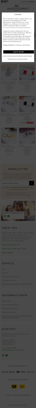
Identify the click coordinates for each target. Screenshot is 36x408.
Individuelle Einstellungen (17, 59)
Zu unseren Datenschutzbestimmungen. (17, 27)
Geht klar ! (18, 52)
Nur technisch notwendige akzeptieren (17, 56)
